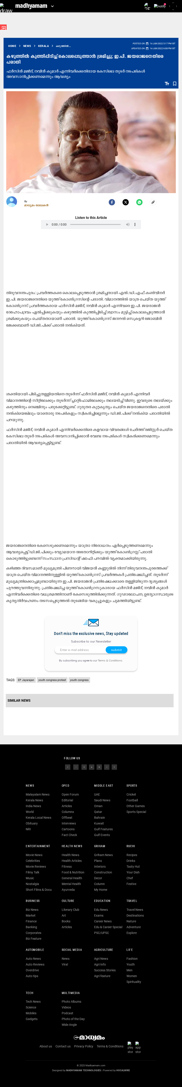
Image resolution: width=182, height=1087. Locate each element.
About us (46, 1046)
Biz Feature (33, 938)
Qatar (98, 812)
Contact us (63, 1046)
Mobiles (31, 1013)
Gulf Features (103, 829)
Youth (131, 964)
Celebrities (33, 861)
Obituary (32, 823)
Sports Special (136, 812)
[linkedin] (91, 767)
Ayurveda (68, 889)
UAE (97, 794)
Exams (98, 915)
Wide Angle (69, 1024)
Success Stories (105, 970)
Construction (103, 872)
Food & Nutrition (73, 872)
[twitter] (75, 767)
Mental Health (71, 884)
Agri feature (102, 976)
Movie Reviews (36, 866)
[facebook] (112, 202)
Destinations (135, 915)
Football (132, 800)
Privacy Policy (83, 1046)
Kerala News (34, 800)
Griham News (103, 855)
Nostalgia (32, 884)
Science (31, 1007)
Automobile (35, 950)
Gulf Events (102, 835)
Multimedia (71, 993)
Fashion (132, 958)
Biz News (32, 909)
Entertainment (38, 846)
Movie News (34, 855)
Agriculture (103, 950)
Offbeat (67, 817)
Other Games (136, 806)
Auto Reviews (35, 964)
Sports (132, 786)
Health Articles (72, 861)
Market (31, 915)
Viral (65, 964)
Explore (132, 933)
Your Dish (133, 872)
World (30, 812)
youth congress (79, 680)
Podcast (67, 1013)
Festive (131, 884)
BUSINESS (33, 901)
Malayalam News (37, 794)
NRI (28, 829)
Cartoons (68, 829)
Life (130, 950)
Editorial (67, 800)
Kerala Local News (38, 817)
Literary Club (70, 909)
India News (33, 806)
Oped (65, 786)
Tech (29, 993)
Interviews (69, 823)
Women (132, 976)
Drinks (131, 861)
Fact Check (69, 835)
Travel (132, 901)
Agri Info (100, 964)
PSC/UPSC (101, 933)
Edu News (101, 909)
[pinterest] (114, 767)
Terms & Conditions (110, 660)
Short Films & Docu (39, 889)
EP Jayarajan (26, 680)
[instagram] (84, 767)
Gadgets (32, 1019)
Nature (131, 921)
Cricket (131, 794)
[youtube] (99, 767)
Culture (68, 901)
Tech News (33, 1001)
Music (30, 878)
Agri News (101, 958)
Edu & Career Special (108, 927)
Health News (72, 846)
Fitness (67, 866)
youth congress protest (52, 680)
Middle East (103, 786)
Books (66, 921)
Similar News (19, 701)
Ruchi (131, 846)
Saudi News (102, 800)
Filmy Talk (32, 872)
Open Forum (70, 794)
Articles (67, 806)
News (30, 786)
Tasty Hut (133, 866)
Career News (103, 921)
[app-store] (138, 1047)
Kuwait (99, 823)
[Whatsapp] (139, 202)
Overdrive (32, 970)
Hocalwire (123, 1070)
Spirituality (134, 982)
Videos (66, 1007)
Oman (98, 806)
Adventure (134, 927)
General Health (72, 878)
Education (102, 901)
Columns (68, 812)
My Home (100, 889)
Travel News (135, 909)
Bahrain (99, 817)
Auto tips (32, 976)
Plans (98, 861)
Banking (31, 927)
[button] (6, 6)
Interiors (100, 866)
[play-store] (131, 1047)
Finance (31, 921)
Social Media (72, 950)
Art (64, 915)
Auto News (33, 958)
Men (130, 970)
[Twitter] (125, 202)
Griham (99, 846)
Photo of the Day (73, 1019)
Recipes (132, 855)
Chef (130, 878)
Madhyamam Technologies (83, 1070)
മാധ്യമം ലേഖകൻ (36, 205)
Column (99, 884)
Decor (98, 878)
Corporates (33, 933)
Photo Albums (71, 1001)
